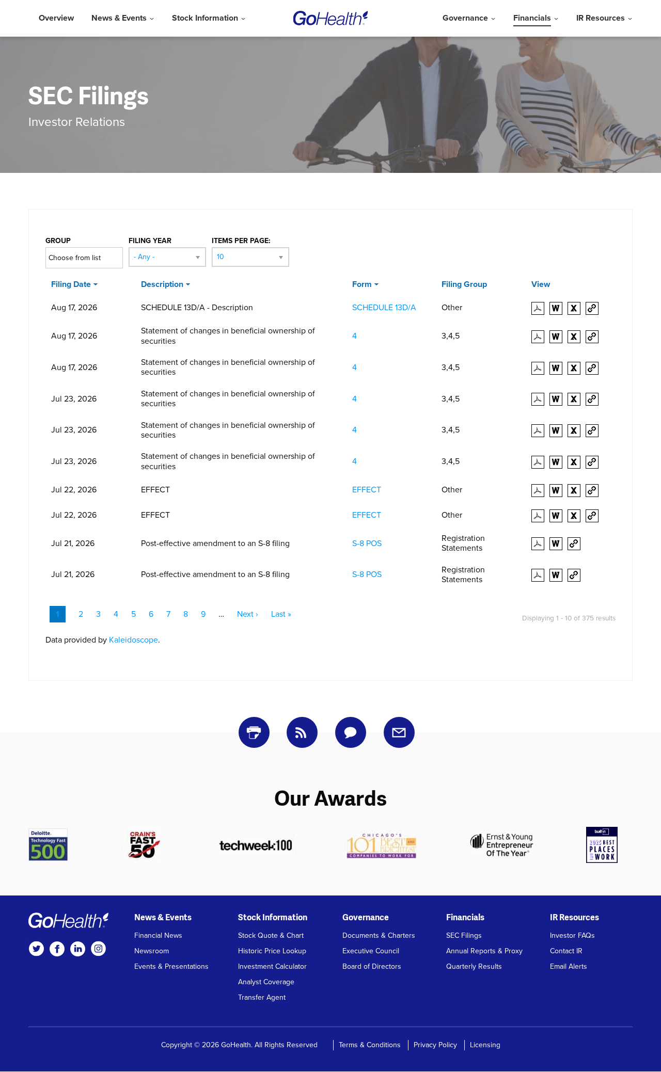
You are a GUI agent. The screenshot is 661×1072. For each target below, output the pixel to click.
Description (162, 284)
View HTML (595, 308)
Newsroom (151, 951)
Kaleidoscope (133, 640)
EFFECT (366, 490)
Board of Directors (371, 966)
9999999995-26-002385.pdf (540, 515)
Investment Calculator (272, 966)
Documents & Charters (378, 935)
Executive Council (370, 951)
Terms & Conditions (370, 1045)
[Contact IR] (350, 732)
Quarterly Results (474, 966)
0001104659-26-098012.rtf (558, 308)
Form (362, 284)
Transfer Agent (262, 997)
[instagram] (98, 948)
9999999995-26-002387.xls (577, 490)
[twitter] (36, 948)
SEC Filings (464, 935)
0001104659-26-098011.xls (577, 336)
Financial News (158, 935)
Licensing (485, 1045)
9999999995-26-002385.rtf (558, 515)
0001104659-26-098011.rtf (558, 336)
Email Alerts (568, 966)
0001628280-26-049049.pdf (540, 543)
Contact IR (566, 951)
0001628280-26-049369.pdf (540, 462)
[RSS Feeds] (302, 732)
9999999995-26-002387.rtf (558, 490)
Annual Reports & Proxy (484, 951)
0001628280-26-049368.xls (577, 430)
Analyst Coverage (266, 982)
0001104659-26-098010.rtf (558, 368)
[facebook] (57, 948)
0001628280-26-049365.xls (577, 399)
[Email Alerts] (399, 732)
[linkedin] (77, 948)
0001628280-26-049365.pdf (540, 399)
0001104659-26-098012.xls (577, 308)
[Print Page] (254, 732)
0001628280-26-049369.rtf (558, 462)
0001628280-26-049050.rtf (558, 575)
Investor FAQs (572, 935)
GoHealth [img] (330, 18)
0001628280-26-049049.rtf (558, 543)
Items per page (240, 240)
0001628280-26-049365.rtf (558, 399)
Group (58, 240)
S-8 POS (367, 543)
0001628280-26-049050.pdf (540, 575)
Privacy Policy (435, 1045)
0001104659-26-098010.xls (577, 368)
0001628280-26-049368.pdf (540, 430)
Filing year (150, 240)
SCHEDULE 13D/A (384, 307)
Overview (56, 18)
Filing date (71, 284)
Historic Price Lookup (272, 951)
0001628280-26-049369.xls (577, 462)
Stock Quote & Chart (271, 935)
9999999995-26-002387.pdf (540, 490)
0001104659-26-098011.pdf (540, 336)
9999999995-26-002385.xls (577, 515)
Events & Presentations (171, 966)
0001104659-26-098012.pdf (540, 308)
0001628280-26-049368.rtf (558, 430)
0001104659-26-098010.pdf (540, 368)
